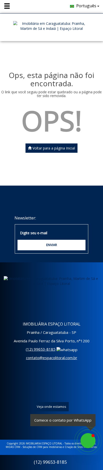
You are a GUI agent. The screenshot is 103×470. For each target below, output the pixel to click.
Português (86, 6)
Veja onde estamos (51, 406)
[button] (10, 6)
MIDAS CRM (13, 447)
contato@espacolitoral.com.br (51, 357)
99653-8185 (41, 349)
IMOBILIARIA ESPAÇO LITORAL (44, 443)
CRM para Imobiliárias (49, 447)
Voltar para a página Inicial (53, 148)
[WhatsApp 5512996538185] (88, 440)
